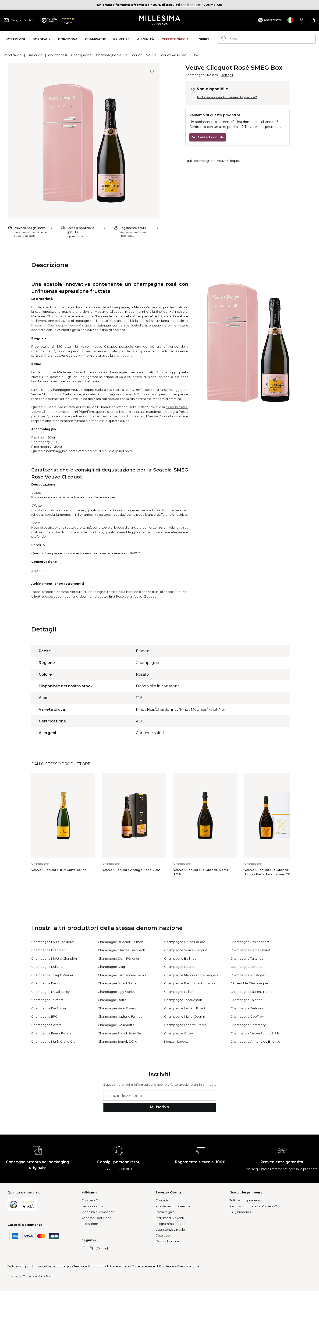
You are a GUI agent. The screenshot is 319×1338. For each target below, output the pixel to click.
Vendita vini (13, 55)
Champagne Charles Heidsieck (121, 950)
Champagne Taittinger (247, 958)
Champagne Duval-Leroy (50, 992)
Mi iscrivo (159, 1107)
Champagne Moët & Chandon (54, 958)
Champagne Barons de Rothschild (190, 983)
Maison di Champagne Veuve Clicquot (61, 325)
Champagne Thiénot (246, 1000)
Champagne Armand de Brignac (255, 1041)
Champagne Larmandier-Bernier (123, 975)
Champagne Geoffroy (247, 1016)
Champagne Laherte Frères (185, 1025)
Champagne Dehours (246, 1008)
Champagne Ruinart (46, 966)
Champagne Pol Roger (248, 975)
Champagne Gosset (179, 966)
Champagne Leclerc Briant (184, 1008)
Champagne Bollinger (181, 958)
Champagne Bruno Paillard (184, 942)
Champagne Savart (46, 1025)
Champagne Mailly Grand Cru (53, 1041)
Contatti (162, 1200)
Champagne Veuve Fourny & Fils (254, 1033)
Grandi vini (35, 55)
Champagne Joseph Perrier (52, 975)
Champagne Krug (111, 966)
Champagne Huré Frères (117, 1008)
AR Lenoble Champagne (249, 983)
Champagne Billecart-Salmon (120, 942)
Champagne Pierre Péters (51, 1033)
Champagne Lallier (178, 992)
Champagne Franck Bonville (119, 1033)
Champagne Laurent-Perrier (252, 992)
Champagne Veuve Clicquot (119, 55)
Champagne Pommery (248, 1025)
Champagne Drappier (48, 950)
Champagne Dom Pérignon (119, 958)
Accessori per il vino (96, 1218)
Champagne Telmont (47, 1000)
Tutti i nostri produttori (24, 1266)
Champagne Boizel (112, 1000)
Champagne (81, 55)
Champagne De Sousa (48, 1008)
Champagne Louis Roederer (52, 942)
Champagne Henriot (246, 966)
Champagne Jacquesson (183, 1000)
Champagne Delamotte (116, 1025)
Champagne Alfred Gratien (118, 983)
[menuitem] (14, 38)
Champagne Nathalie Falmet (120, 1016)
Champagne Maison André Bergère (191, 975)
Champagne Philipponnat (249, 942)
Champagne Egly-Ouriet (116, 992)
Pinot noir (38, 437)
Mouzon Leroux (176, 1041)
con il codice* (149, 5)
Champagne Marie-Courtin (184, 1016)
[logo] (159, 20)
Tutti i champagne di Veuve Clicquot (212, 161)
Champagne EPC (44, 1016)
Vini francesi (57, 55)
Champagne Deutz (45, 983)
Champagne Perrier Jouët (250, 950)
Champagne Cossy (178, 1033)
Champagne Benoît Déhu (117, 1041)
